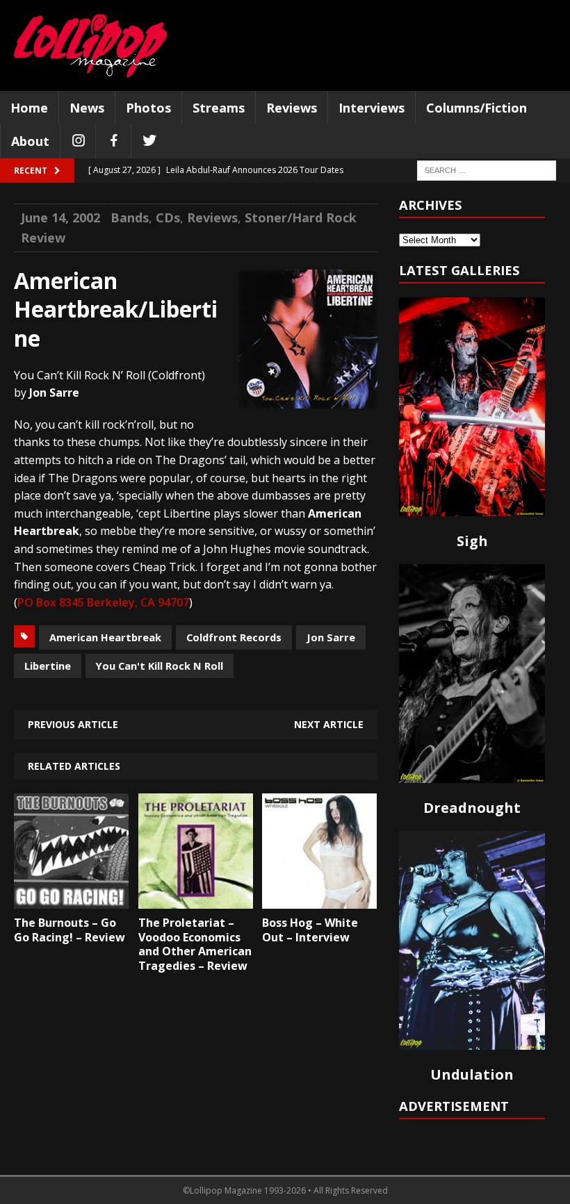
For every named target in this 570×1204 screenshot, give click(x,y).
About (30, 141)
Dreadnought (472, 807)
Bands (130, 217)
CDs (168, 217)
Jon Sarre (331, 637)
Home (29, 107)
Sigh (472, 540)
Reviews (291, 107)
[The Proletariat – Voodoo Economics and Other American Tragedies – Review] (195, 898)
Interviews (372, 107)
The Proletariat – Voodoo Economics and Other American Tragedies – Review (195, 944)
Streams (219, 107)
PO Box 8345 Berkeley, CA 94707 (103, 602)
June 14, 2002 (60, 217)
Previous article (73, 724)
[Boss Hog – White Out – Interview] (319, 898)
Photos (148, 107)
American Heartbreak (105, 637)
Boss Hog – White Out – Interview (310, 930)
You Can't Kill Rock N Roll (159, 666)
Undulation (472, 1074)
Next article (329, 724)
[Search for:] (486, 169)
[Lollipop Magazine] (90, 45)
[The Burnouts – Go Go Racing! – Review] (71, 898)
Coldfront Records (234, 637)
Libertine (47, 666)
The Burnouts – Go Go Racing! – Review (69, 930)
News (87, 107)
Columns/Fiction (476, 107)
